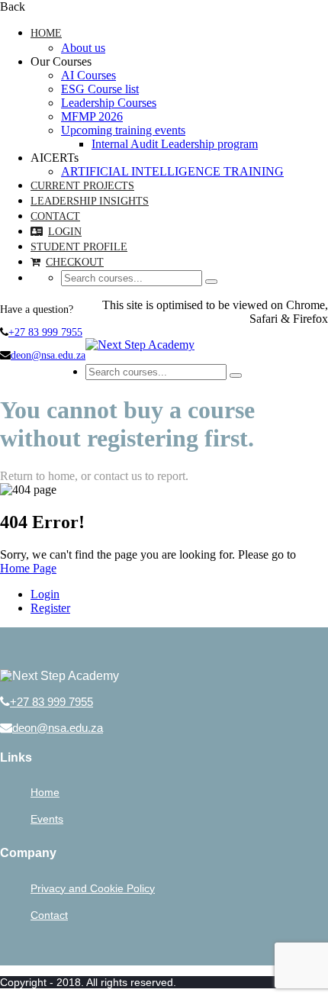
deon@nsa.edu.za (48, 355)
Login (65, 231)
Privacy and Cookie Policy (93, 888)
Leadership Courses (108, 102)
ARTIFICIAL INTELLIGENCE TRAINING (172, 171)
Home (46, 33)
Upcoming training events (123, 130)
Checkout (75, 262)
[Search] (211, 281)
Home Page (28, 568)
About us (83, 47)
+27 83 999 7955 (45, 332)
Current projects (82, 186)
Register (50, 607)
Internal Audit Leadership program (175, 143)
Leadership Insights (90, 201)
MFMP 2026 (92, 116)
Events (47, 819)
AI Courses (88, 75)
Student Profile (79, 247)
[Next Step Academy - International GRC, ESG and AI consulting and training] (140, 344)
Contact (55, 216)
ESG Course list (100, 88)
